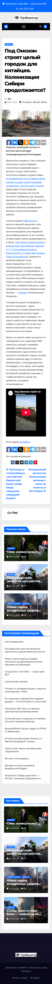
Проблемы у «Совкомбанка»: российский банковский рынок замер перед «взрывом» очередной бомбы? (15, 484)
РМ (9, 99)
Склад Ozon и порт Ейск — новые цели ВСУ (23, 914)
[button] (40, 26)
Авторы (24, 978)
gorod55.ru (25, 442)
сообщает (22, 293)
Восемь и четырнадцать (17, 758)
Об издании (34, 978)
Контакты (16, 978)
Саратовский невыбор (16, 682)
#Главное (27, 102)
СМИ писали (29, 221)
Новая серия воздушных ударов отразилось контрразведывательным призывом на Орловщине (23, 662)
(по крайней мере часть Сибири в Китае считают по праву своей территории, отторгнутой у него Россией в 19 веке (25, 182)
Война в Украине (14, 603)
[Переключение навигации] (23, 26)
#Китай (36, 102)
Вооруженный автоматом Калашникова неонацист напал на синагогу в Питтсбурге (37, 480)
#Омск (44, 102)
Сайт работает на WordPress (17, 968)
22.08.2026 (14, 828)
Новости (8, 44)
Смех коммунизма (22, 552)
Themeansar (26, 971)
